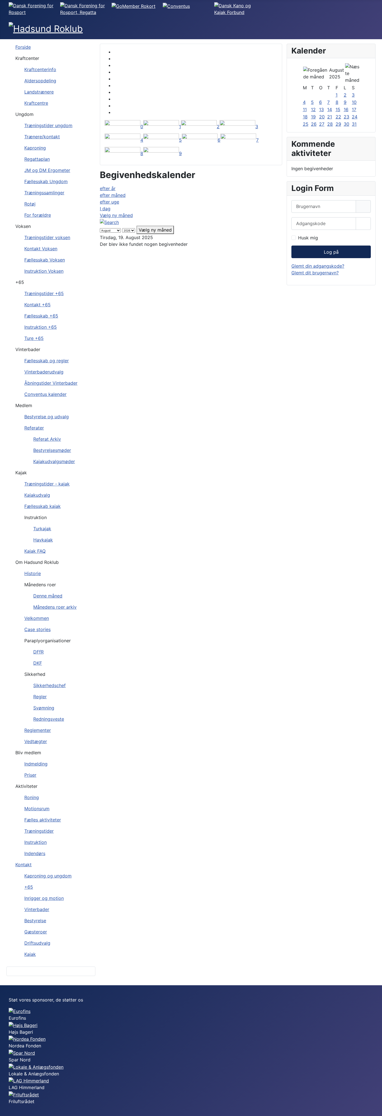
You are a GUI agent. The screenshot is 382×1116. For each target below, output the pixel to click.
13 (321, 109)
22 (338, 117)
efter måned (113, 195)
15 (338, 109)
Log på (331, 252)
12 (313, 109)
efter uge (109, 202)
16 (346, 109)
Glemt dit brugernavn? (315, 273)
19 (313, 117)
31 (354, 124)
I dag (105, 208)
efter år (107, 188)
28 (330, 124)
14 (329, 109)
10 (354, 102)
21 (329, 117)
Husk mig (308, 238)
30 (346, 124)
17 (354, 109)
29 (338, 124)
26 (314, 124)
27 (321, 124)
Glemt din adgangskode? (317, 266)
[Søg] (109, 222)
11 (305, 109)
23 (346, 117)
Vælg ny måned (116, 215)
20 (322, 117)
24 (354, 117)
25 (305, 124)
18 (305, 117)
